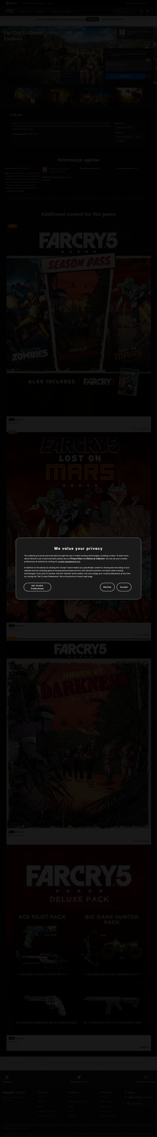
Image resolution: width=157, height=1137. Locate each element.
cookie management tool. (69, 561)
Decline (107, 587)
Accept (124, 587)
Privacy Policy (76, 558)
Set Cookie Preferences (37, 587)
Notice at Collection (96, 558)
